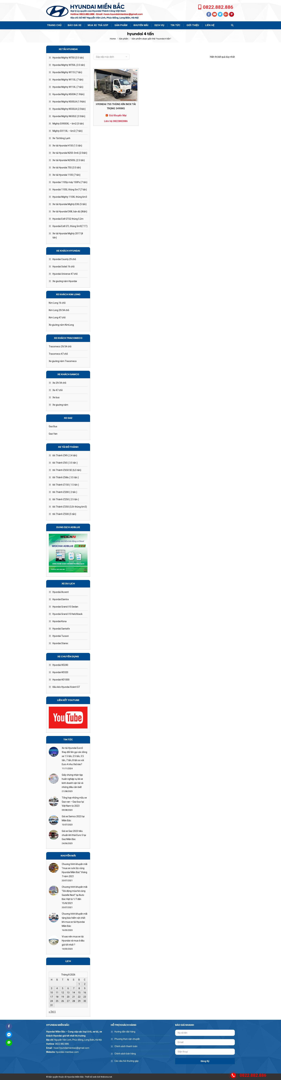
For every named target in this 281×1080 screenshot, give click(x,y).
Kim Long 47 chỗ (57, 317)
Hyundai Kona (60, 621)
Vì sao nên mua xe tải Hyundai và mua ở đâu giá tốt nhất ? (73, 940)
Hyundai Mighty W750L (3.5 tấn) (69, 65)
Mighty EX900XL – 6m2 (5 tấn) (68, 123)
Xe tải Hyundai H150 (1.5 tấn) (67, 145)
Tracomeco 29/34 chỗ (60, 346)
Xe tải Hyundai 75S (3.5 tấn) (67, 167)
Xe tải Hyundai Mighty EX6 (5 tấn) (70, 204)
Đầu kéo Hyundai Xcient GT (66, 687)
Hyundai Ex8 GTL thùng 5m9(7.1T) (70, 226)
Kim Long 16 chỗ (57, 303)
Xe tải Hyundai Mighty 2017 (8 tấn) (68, 235)
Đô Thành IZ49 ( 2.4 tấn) (65, 455)
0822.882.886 (218, 7)
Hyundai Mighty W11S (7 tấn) (67, 72)
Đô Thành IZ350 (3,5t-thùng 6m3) (70, 506)
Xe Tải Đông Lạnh (61, 138)
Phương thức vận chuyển (127, 1039)
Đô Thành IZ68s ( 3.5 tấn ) (66, 477)
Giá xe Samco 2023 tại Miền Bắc (73, 818)
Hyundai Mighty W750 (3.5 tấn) (68, 57)
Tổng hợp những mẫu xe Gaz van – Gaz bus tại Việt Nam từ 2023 (74, 801)
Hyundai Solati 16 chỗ (63, 266)
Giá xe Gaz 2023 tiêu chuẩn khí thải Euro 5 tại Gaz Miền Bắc (74, 835)
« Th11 (52, 1011)
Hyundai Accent (61, 592)
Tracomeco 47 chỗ (58, 354)
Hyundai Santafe (61, 628)
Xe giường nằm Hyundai (65, 281)
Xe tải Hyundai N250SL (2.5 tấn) (69, 160)
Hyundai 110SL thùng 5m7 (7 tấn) (70, 189)
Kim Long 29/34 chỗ (59, 310)
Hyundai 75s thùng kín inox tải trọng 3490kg (116, 106)
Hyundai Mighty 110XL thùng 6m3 (70, 197)
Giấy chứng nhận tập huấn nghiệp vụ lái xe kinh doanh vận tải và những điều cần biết (72, 781)
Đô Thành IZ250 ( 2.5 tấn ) (66, 499)
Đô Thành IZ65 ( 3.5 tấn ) (65, 462)
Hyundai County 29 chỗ (64, 259)
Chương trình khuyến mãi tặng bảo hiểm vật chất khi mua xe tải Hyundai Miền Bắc (74, 919)
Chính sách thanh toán (125, 1046)
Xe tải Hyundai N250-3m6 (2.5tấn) (70, 153)
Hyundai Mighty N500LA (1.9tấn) (69, 101)
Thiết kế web (91, 1077)
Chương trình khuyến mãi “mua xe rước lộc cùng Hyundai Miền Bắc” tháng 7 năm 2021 (74, 870)
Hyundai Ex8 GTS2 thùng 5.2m (68, 219)
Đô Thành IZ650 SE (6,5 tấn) (67, 470)
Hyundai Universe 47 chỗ (65, 274)
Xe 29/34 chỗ (59, 382)
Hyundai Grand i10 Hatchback (67, 614)
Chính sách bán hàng (125, 1053)
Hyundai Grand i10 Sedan (65, 606)
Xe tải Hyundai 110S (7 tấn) (66, 175)
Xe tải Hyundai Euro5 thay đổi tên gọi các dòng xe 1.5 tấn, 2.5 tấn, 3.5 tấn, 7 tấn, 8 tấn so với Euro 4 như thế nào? (74, 756)
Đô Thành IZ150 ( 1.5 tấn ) (66, 484)
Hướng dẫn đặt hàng (124, 1031)
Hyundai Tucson (61, 636)
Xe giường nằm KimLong (61, 325)
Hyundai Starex (60, 643)
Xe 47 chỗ (58, 390)
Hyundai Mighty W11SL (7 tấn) (68, 79)
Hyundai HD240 (60, 665)
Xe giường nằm (60, 404)
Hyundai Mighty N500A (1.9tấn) (68, 94)
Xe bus (56, 397)
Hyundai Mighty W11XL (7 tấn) (68, 87)
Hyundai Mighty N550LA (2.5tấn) (69, 109)
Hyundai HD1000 (61, 679)
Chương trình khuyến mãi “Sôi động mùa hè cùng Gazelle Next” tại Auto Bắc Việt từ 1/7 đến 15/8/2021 (74, 895)
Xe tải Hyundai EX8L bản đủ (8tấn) (70, 211)
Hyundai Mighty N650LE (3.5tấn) (69, 116)
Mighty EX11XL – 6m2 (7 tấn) (67, 131)
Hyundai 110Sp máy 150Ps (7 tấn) (70, 182)
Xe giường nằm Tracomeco (63, 361)
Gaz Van (53, 433)
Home (113, 38)
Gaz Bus (53, 426)
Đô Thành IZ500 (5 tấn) (64, 514)
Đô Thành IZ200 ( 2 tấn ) (65, 492)
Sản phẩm (123, 38)
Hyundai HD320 (60, 672)
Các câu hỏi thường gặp (126, 1061)
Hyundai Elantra (61, 599)
